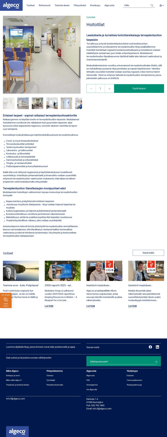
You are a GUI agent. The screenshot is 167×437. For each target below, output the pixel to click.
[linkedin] (157, 347)
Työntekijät (50, 380)
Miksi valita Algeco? (14, 380)
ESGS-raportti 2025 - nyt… (58, 285)
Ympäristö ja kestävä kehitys (17, 385)
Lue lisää (49, 306)
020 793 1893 (97, 405)
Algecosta (109, 5)
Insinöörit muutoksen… (98, 285)
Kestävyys (95, 5)
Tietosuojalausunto (134, 380)
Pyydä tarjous (139, 88)
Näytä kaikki (148, 253)
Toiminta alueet (62, 5)
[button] (8, 103)
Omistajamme (92, 385)
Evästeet (130, 375)
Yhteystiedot (80, 5)
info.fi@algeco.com (15, 398)
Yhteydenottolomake (54, 385)
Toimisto (49, 375)
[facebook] (150, 347)
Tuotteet (30, 5)
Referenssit (44, 5)
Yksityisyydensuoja (134, 385)
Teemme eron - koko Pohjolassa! (20, 285)
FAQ (88, 380)
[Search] (152, 5)
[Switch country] (162, 5)
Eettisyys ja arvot (13, 375)
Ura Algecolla (91, 389)
